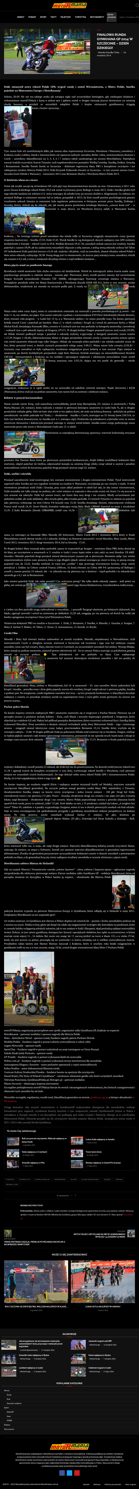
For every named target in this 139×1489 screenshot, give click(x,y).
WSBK (9, 1420)
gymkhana (10, 1179)
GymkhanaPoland (42, 1179)
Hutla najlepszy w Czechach (34, 1152)
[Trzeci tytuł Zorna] (77, 1153)
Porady (32, 17)
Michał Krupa (95, 1345)
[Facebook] (62, 1473)
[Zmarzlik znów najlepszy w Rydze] (8, 1359)
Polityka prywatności (113, 1484)
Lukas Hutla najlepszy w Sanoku (100, 1139)
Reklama (97, 1484)
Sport (43, 17)
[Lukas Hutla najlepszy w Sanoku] (77, 1141)
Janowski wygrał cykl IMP (100, 1341)
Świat (9, 1394)
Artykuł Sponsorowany (29, 1350)
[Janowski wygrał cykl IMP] (78, 1345)
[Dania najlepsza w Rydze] (78, 1359)
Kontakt (86, 1484)
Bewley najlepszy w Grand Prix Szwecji (103, 1163)
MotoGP (10, 1412)
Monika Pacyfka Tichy (108, 52)
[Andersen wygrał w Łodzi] (78, 1372)
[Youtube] (77, 1473)
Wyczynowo (9, 1429)
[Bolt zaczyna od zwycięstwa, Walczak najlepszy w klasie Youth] (13, 1141)
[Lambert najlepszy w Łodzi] (8, 1372)
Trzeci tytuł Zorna (94, 1152)
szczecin (107, 1179)
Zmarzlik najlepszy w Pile (33, 1163)
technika (119, 1179)
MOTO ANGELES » (111, 17)
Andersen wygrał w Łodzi (100, 1368)
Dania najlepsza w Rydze (100, 1355)
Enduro (7, 1424)
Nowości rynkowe (14, 1403)
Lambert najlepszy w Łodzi (31, 1368)
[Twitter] (69, 1473)
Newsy (20, 17)
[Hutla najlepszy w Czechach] (13, 1153)
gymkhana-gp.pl (99, 1097)
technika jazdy (12, 1184)
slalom (74, 1179)
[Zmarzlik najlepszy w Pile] (13, 1164)
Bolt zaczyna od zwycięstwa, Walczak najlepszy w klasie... (36, 1307)
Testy (53, 17)
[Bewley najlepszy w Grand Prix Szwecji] (77, 1164)
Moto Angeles (130, 1484)
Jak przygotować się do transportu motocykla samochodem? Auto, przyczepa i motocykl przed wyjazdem (40, 1343)
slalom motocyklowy (90, 1179)
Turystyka (80, 17)
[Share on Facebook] (79, 1195)
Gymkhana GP (24, 1179)
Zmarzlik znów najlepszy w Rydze (34, 1355)
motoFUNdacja (60, 1179)
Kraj (8, 1399)
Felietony (66, 17)
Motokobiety (97, 17)
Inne (9, 1416)
